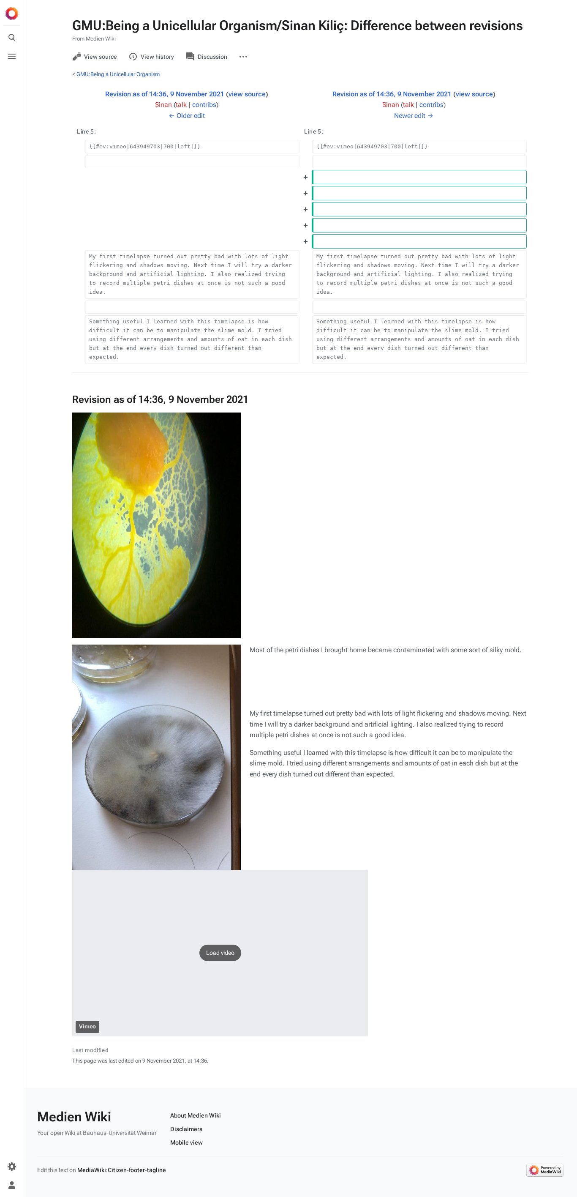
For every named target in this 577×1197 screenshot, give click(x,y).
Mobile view (186, 1142)
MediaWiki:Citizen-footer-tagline (121, 1170)
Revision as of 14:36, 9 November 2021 (164, 94)
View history (157, 56)
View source (100, 56)
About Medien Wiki (195, 1115)
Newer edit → (413, 116)
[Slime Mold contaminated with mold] (156, 757)
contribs (204, 105)
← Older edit (187, 116)
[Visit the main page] (11, 13)
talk (181, 105)
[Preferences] (11, 1166)
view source (247, 94)
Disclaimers (186, 1129)
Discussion (212, 56)
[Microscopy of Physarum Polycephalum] (156, 525)
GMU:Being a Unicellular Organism (118, 74)
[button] (220, 953)
